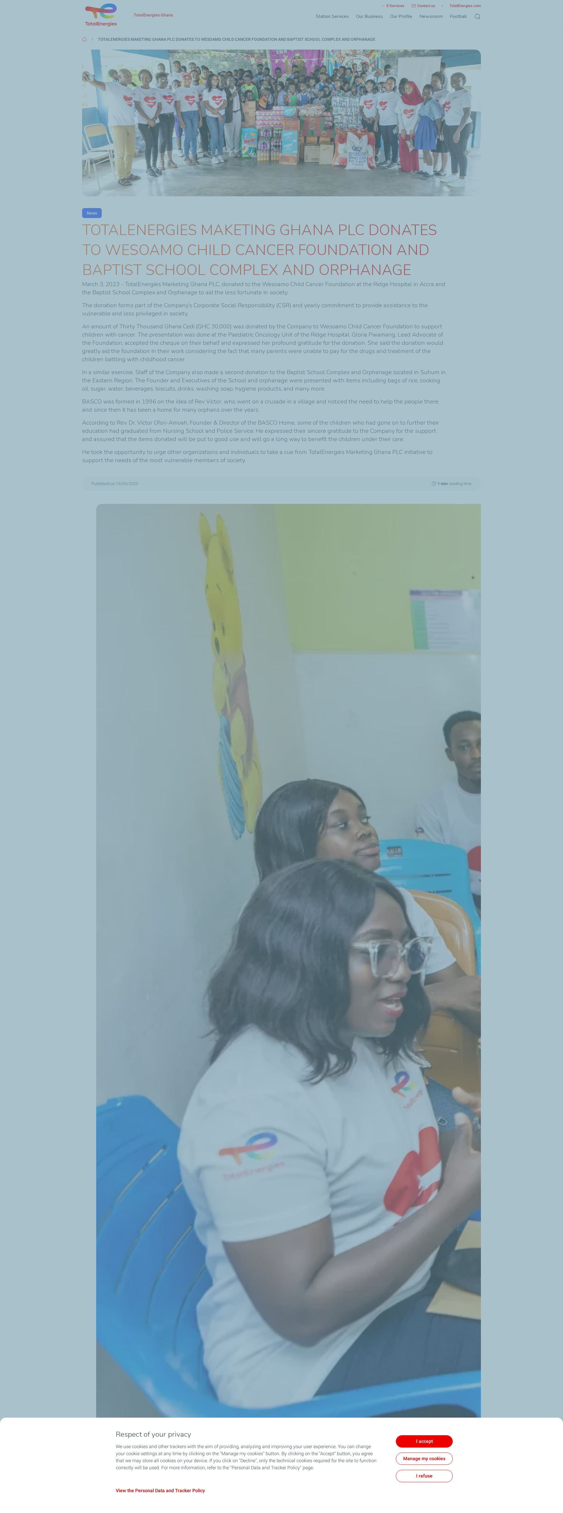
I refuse (424, 1476)
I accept (424, 1441)
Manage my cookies (424, 1458)
